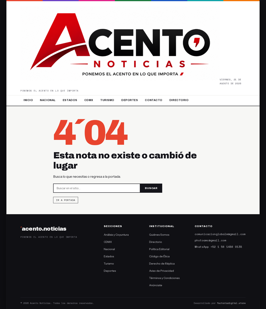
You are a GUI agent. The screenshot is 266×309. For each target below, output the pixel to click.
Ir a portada (65, 200)
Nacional (47, 100)
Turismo (107, 100)
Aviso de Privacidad (161, 271)
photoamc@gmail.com (210, 240)
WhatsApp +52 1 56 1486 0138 (218, 247)
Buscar (151, 188)
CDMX (88, 100)
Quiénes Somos (159, 234)
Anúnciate (155, 285)
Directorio (179, 100)
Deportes (129, 100)
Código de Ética (159, 256)
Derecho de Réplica (162, 263)
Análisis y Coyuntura (116, 234)
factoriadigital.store (231, 303)
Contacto (153, 100)
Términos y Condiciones (164, 278)
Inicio (28, 100)
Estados (70, 100)
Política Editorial (159, 249)
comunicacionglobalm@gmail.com (220, 234)
